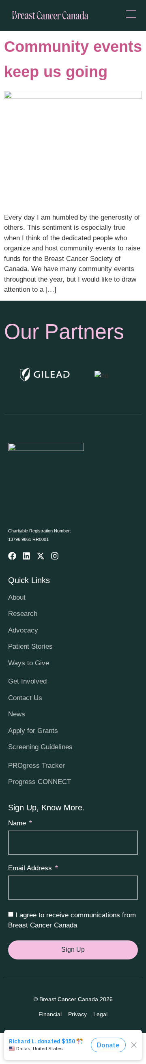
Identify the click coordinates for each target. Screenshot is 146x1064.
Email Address (31, 868)
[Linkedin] (26, 556)
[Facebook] (12, 556)
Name (18, 823)
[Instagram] (55, 556)
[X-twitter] (40, 556)
